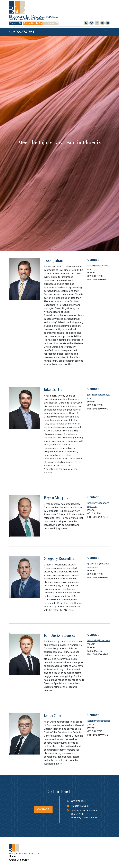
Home (12, 856)
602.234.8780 (95, 276)
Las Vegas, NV (51, 23)
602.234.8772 (94, 731)
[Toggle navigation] (106, 32)
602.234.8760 (95, 405)
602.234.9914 (94, 513)
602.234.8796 (95, 574)
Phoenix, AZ (15, 23)
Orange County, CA (32, 23)
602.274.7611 (23, 32)
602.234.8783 (94, 650)
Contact (43, 809)
